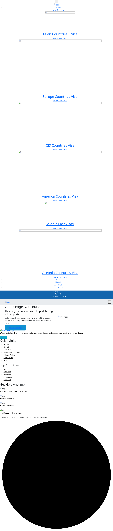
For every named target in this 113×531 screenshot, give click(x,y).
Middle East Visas (60, 224)
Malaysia (7, 372)
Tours (58, 279)
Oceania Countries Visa (60, 272)
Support (58, 294)
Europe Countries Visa (60, 96)
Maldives (7, 374)
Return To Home (15, 327)
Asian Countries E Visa (60, 34)
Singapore (8, 377)
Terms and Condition (12, 352)
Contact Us (58, 287)
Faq (56, 291)
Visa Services (58, 10)
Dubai (6, 369)
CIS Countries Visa (60, 145)
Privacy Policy (9, 355)
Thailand (7, 379)
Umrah (58, 282)
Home (58, 7)
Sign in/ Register (61, 296)
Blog (5, 360)
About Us (58, 285)
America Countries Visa (60, 196)
